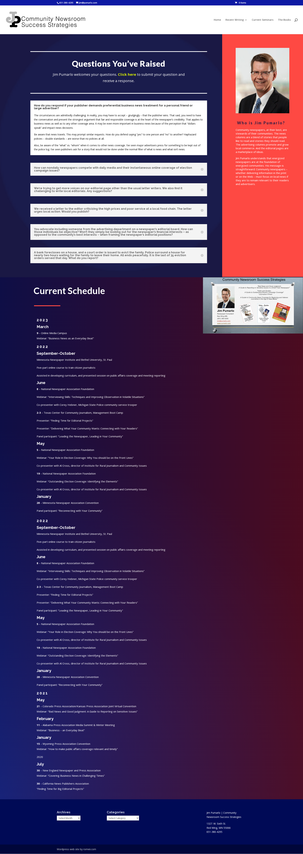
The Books (284, 20)
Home (217, 20)
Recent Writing (234, 20)
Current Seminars (262, 20)
